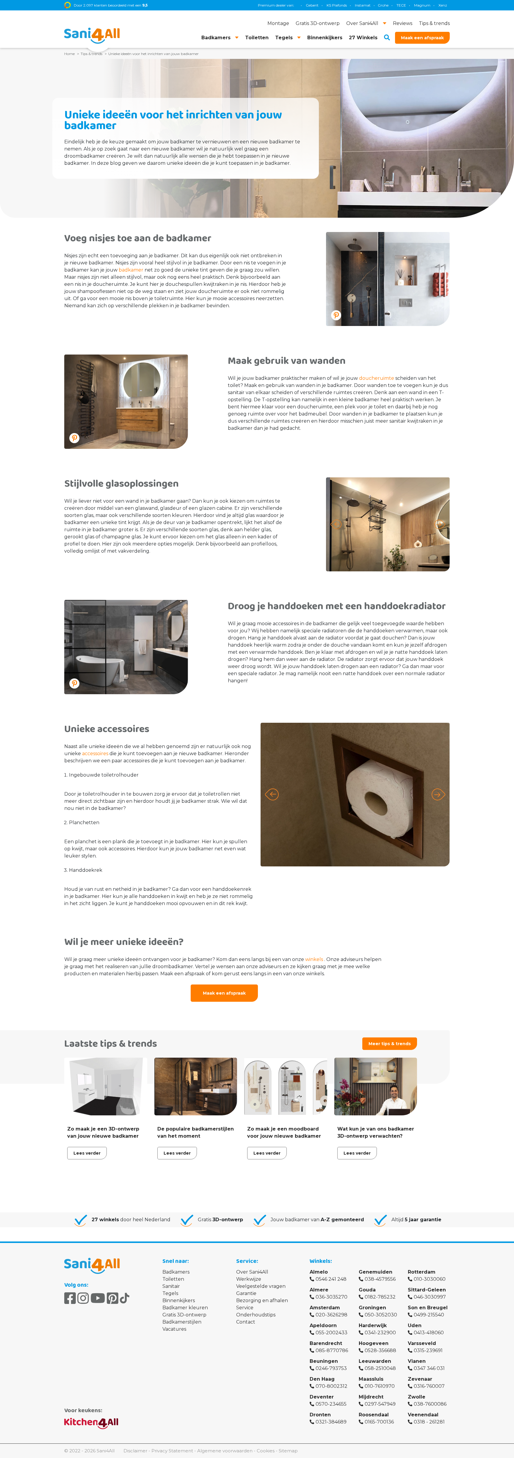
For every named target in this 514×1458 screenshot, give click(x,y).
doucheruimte (376, 378)
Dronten (320, 1415)
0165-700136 (379, 1422)
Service (244, 1307)
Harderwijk (373, 1325)
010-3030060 (430, 1279)
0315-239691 (428, 1350)
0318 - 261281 (429, 1422)
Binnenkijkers (178, 1300)
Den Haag (322, 1379)
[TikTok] (124, 1298)
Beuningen (324, 1361)
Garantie (246, 1293)
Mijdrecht (371, 1397)
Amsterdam (325, 1307)
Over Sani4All (252, 1272)
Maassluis (371, 1379)
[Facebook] (70, 1298)
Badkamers (175, 1272)
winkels (314, 959)
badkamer (131, 270)
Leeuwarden (375, 1361)
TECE (350, 5)
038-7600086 (430, 1404)
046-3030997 (430, 1297)
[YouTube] (97, 1298)
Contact (245, 1322)
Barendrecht (326, 1343)
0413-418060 (429, 1332)
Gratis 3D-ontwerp (184, 1315)
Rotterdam (421, 1272)
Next (439, 524)
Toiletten (173, 1279)
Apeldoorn (323, 1325)
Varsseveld (422, 1343)
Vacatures (174, 1329)
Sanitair (171, 1286)
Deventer (322, 1397)
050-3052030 (381, 1315)
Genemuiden (375, 1272)
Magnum (371, 5)
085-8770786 (332, 1350)
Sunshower (413, 5)
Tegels (170, 1293)
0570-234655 (331, 1404)
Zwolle (416, 1397)
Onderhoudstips (255, 1315)
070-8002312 (331, 1386)
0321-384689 (331, 1422)
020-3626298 (331, 1315)
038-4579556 (380, 1279)
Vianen (417, 1361)
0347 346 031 (429, 1368)
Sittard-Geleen (427, 1290)
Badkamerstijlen (181, 1322)
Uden (414, 1325)
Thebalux (439, 5)
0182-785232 (380, 1297)
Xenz (391, 5)
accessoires (95, 753)
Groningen (372, 1307)
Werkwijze (248, 1279)
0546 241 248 (331, 1279)
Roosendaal (374, 1415)
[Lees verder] (105, 1110)
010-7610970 (380, 1386)
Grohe (331, 5)
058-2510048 (380, 1368)
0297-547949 (380, 1404)
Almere (319, 1290)
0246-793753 (331, 1368)
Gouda (367, 1290)
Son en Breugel (428, 1307)
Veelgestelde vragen (261, 1286)
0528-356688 (380, 1350)
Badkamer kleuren (185, 1307)
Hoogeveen (373, 1343)
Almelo (319, 1272)
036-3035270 (331, 1297)
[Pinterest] (112, 1298)
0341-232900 (380, 1332)
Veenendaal (423, 1415)
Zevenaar (420, 1379)
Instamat (311, 5)
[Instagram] (83, 1298)
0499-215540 (429, 1315)
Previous (335, 524)
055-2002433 (331, 1332)
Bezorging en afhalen (262, 1300)
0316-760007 (429, 1386)
